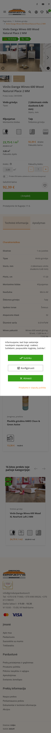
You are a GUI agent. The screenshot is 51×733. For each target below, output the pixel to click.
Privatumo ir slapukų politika (32, 387)
